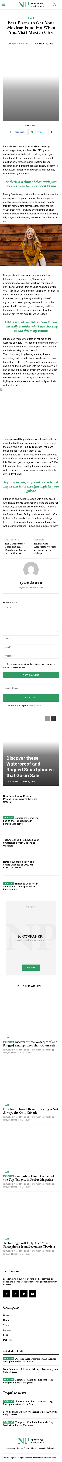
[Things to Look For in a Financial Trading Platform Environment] (50, 886)
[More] (51, 132)
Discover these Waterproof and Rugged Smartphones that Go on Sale (30, 766)
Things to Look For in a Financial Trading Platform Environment (20, 886)
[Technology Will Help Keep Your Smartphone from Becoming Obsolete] (50, 842)
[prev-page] (47, 718)
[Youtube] (32, 1293)
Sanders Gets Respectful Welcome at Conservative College (45, 548)
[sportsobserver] (31, 569)
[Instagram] (15, 1293)
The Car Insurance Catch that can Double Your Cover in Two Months (15, 548)
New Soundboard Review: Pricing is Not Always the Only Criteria (20, 799)
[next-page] (53, 718)
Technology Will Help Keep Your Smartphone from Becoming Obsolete (21, 842)
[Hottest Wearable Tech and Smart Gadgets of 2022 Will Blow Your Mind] (50, 864)
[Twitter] (23, 1293)
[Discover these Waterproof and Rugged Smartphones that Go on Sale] (31, 749)
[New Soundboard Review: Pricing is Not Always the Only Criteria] (50, 798)
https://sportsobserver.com (31, 587)
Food (31, 18)
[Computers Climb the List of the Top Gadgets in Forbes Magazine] (50, 820)
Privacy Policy (35, 705)
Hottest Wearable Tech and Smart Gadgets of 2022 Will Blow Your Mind (18, 864)
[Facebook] (6, 1293)
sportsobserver (20, 43)
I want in (29, 697)
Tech (6, 1038)
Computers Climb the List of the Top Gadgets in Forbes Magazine (20, 821)
